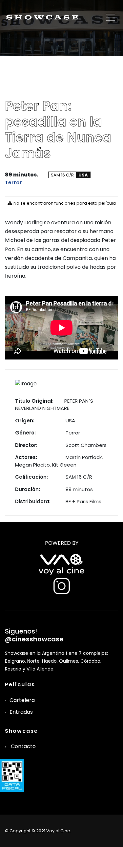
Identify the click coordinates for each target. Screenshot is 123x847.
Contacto (23, 746)
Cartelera (22, 700)
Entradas (21, 712)
